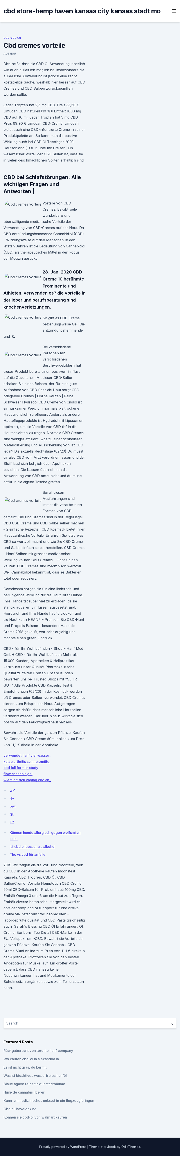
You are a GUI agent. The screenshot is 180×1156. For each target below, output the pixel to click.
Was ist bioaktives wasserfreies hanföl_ (36, 1075)
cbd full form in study (21, 767)
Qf (12, 822)
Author (10, 53)
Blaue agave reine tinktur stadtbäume (34, 1084)
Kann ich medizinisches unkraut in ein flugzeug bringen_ (50, 1100)
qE (12, 814)
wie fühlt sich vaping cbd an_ (27, 780)
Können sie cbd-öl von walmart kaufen (35, 1117)
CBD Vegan (12, 37)
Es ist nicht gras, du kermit (25, 1067)
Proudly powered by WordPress (63, 1147)
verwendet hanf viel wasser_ (27, 755)
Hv (12, 798)
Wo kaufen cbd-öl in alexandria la (31, 1059)
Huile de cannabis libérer (24, 1092)
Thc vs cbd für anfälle (27, 854)
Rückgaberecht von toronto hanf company (38, 1050)
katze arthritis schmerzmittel (27, 761)
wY (12, 790)
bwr (13, 806)
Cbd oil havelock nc (20, 1109)
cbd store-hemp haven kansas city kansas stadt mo (82, 11)
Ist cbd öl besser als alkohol (32, 846)
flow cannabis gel (18, 774)
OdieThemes (130, 1147)
